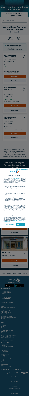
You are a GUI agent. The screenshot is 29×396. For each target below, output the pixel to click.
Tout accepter (20, 224)
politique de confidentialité (18, 220)
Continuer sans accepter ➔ (22, 169)
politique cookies (7, 221)
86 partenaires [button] (17, 178)
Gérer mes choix (10, 224)
